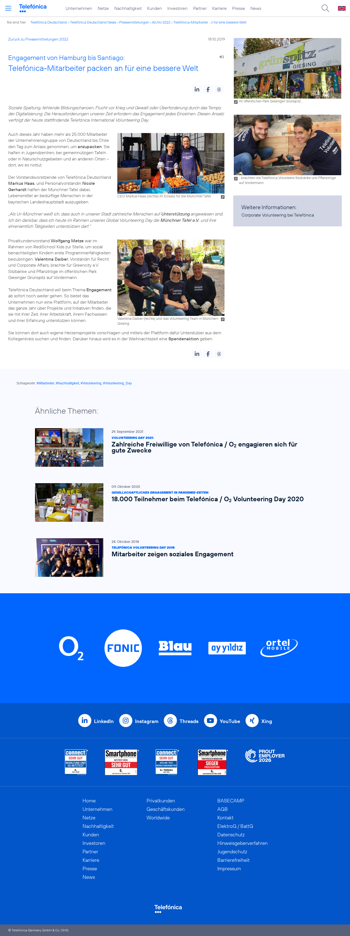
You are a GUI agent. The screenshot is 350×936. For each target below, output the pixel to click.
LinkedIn (104, 721)
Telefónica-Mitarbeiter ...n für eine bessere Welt (209, 22)
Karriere (219, 8)
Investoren (177, 8)
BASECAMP (230, 800)
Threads (189, 721)
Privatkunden (161, 800)
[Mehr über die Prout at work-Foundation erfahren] (265, 762)
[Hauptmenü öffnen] (8, 8)
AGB (222, 809)
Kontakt (225, 817)
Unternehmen (79, 8)
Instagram (146, 721)
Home (89, 800)
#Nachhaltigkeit (67, 383)
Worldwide (158, 817)
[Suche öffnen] (325, 8)
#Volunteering (91, 383)
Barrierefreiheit (233, 860)
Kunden (154, 8)
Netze (103, 8)
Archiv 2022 (161, 22)
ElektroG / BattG (235, 826)
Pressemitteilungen (134, 22)
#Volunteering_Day (117, 383)
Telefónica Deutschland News (93, 22)
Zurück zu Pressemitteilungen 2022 (38, 39)
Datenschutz (231, 834)
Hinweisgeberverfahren (242, 843)
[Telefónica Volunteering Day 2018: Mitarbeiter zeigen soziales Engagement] (172, 557)
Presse (238, 8)
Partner (200, 8)
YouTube (230, 721)
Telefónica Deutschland (48, 22)
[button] (197, 89)
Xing (266, 721)
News (255, 8)
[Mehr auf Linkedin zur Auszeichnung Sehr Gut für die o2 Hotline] (167, 762)
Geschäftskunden (166, 809)
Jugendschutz (232, 851)
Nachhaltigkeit (128, 8)
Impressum (229, 868)
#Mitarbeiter (45, 383)
